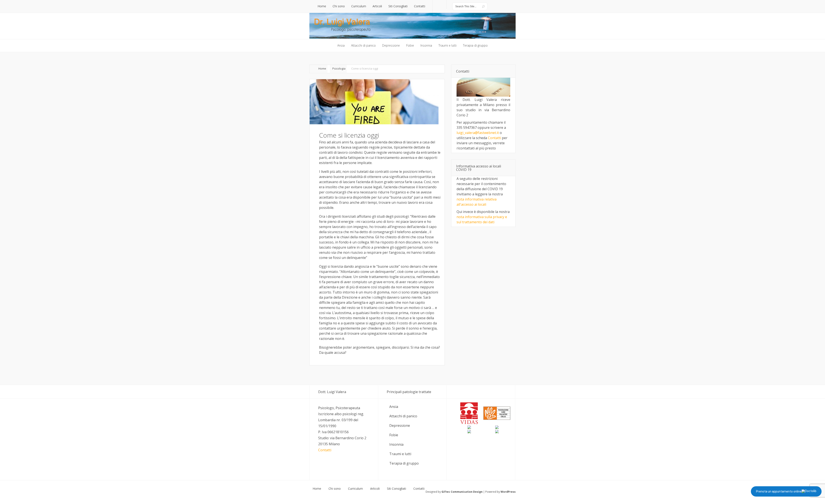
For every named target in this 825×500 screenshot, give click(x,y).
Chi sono (334, 488)
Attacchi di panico (403, 416)
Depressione (399, 425)
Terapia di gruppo (404, 463)
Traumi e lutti (400, 453)
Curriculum (355, 488)
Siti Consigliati (396, 488)
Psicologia (338, 68)
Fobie (393, 435)
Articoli (375, 488)
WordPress (508, 492)
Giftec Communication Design (462, 492)
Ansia (393, 406)
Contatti (494, 137)
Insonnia (396, 444)
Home (322, 68)
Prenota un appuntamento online (779, 491)
